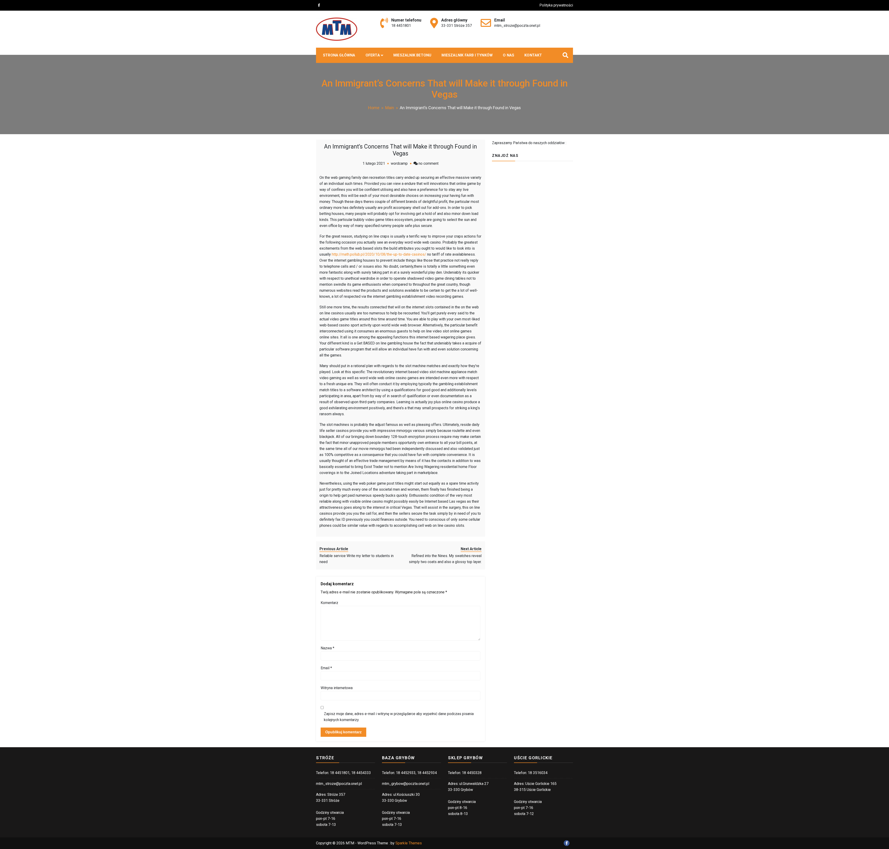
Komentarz (329, 603)
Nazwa (327, 648)
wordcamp (399, 163)
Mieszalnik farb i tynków (467, 55)
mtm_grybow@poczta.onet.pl (405, 783)
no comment (428, 163)
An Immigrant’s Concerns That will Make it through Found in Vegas (400, 150)
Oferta (373, 55)
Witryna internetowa (337, 688)
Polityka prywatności (556, 5)
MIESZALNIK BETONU (412, 55)
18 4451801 (401, 25)
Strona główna (339, 55)
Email (326, 668)
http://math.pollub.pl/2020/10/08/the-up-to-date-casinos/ (379, 254)
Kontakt (533, 55)
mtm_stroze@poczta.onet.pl (517, 25)
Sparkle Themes (408, 843)
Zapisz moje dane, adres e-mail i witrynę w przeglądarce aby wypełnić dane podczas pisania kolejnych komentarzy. (399, 717)
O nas (508, 55)
